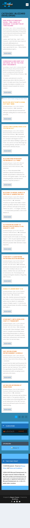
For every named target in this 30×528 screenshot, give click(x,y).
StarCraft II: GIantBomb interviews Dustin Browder (13, 257)
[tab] (15, 426)
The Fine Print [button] (12, 461)
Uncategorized (22, 31)
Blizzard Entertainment (18, 69)
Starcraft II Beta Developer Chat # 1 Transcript (13, 320)
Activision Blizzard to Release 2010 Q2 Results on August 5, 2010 (13, 226)
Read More (7, 53)
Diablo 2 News (6, 295)
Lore (22, 70)
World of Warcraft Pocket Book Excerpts (12, 33)
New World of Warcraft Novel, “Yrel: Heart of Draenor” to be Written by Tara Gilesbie (13, 23)
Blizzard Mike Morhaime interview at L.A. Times (12, 159)
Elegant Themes (14, 497)
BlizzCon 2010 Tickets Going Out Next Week (14, 103)
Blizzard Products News (12, 31)
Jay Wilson (8, 200)
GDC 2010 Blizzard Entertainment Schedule (12, 352)
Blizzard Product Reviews (9, 70)
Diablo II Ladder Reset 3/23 (13, 289)
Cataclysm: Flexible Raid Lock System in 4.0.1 (14, 127)
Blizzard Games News (18, 132)
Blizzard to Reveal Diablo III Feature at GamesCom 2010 (14, 193)
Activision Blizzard (20, 28)
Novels (4, 72)
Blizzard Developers (8, 30)
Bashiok (22, 106)
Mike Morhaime (12, 232)
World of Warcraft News (8, 134)
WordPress (15, 499)
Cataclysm (18, 70)
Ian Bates (7, 28)
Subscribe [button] (10, 426)
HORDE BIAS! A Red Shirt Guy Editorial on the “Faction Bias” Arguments (13, 63)
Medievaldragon (8, 106)
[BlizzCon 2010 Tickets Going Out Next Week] (15, 99)
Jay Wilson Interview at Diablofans (12, 386)
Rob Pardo (22, 357)
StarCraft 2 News (12, 264)
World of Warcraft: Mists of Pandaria (15, 74)
